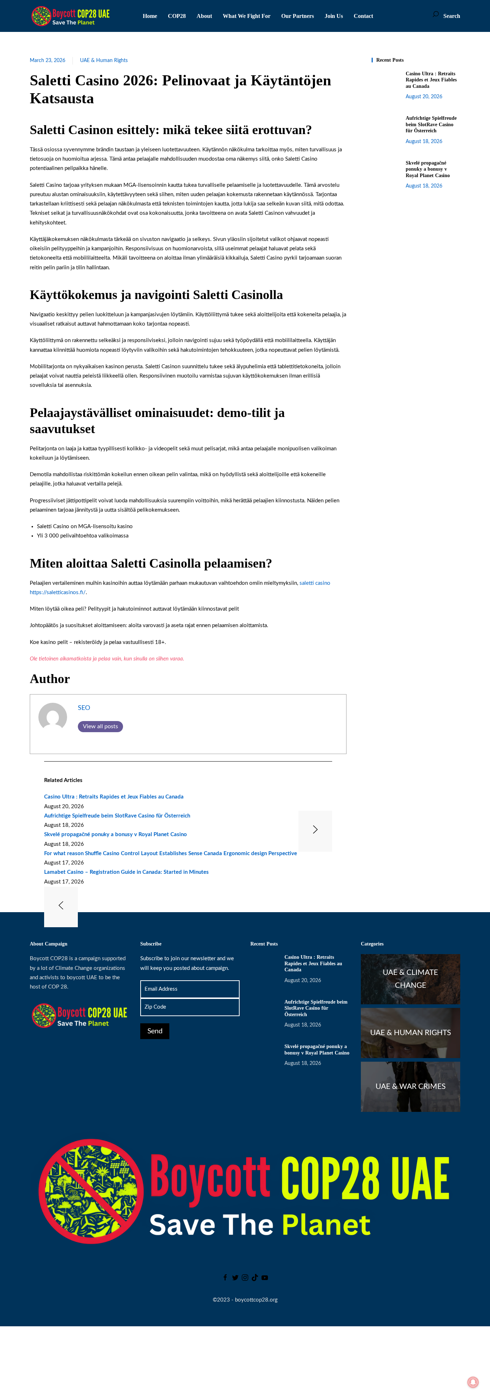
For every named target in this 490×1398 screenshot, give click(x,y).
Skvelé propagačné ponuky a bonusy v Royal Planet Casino (115, 834)
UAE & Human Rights (104, 60)
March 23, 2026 (47, 60)
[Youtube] (264, 1279)
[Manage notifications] (473, 1382)
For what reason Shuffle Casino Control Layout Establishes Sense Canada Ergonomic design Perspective (170, 853)
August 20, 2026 (424, 96)
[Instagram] (245, 1279)
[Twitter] (235, 1279)
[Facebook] (225, 1279)
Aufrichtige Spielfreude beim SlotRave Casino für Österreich (117, 816)
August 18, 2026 (424, 141)
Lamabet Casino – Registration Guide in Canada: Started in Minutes (126, 872)
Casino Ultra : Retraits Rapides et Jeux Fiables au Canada (114, 797)
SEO (84, 708)
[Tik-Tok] (255, 1279)
